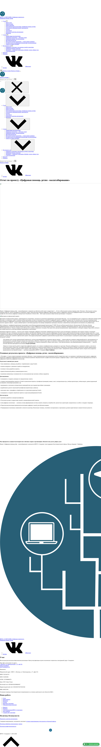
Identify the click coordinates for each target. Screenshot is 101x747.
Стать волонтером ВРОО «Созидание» (13, 710)
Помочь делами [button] (7, 70)
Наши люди (9, 22)
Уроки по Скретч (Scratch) (12, 44)
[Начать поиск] (15, 79)
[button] (7, 21)
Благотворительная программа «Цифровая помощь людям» (21, 26)
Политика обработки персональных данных (11, 724)
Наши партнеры (10, 25)
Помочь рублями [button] (15, 70)
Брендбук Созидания (8, 703)
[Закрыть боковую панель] (17, 87)
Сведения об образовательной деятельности (17, 28)
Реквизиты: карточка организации (14, 32)
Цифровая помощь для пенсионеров (15, 39)
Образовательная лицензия (10, 704)
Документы (9, 30)
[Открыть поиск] (1, 71)
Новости (5, 52)
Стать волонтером (10, 51)
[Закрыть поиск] (0, 81)
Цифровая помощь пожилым (13, 48)
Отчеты (8, 29)
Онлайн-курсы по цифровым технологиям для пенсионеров (21, 43)
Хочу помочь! (6, 711)
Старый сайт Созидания (9, 712)
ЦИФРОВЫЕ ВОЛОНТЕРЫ (13, 36)
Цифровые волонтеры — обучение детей (16, 37)
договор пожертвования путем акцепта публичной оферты (41, 721)
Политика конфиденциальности (8, 726)
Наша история (9, 24)
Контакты (8, 33)
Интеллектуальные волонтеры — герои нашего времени (20, 41)
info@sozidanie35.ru (5, 667)
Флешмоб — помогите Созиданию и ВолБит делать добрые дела (22, 50)
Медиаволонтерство (11, 40)
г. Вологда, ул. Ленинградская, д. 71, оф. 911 (11, 664)
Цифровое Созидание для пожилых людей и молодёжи (20, 47)
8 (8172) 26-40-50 (4, 665)
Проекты (5, 54)
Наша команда (6, 699)
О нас (4, 698)
